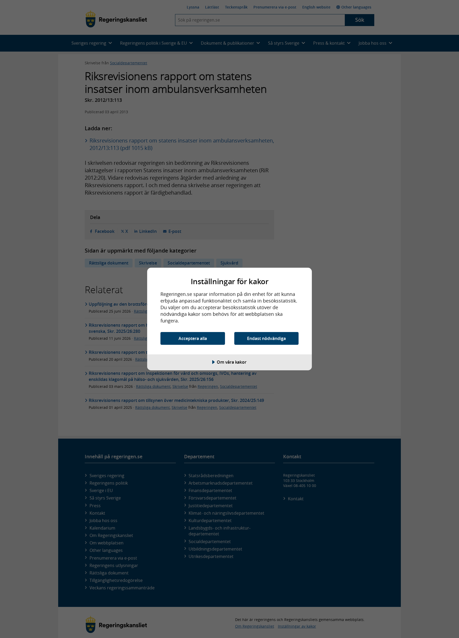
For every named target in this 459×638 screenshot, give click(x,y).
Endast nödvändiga (266, 338)
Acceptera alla (192, 338)
